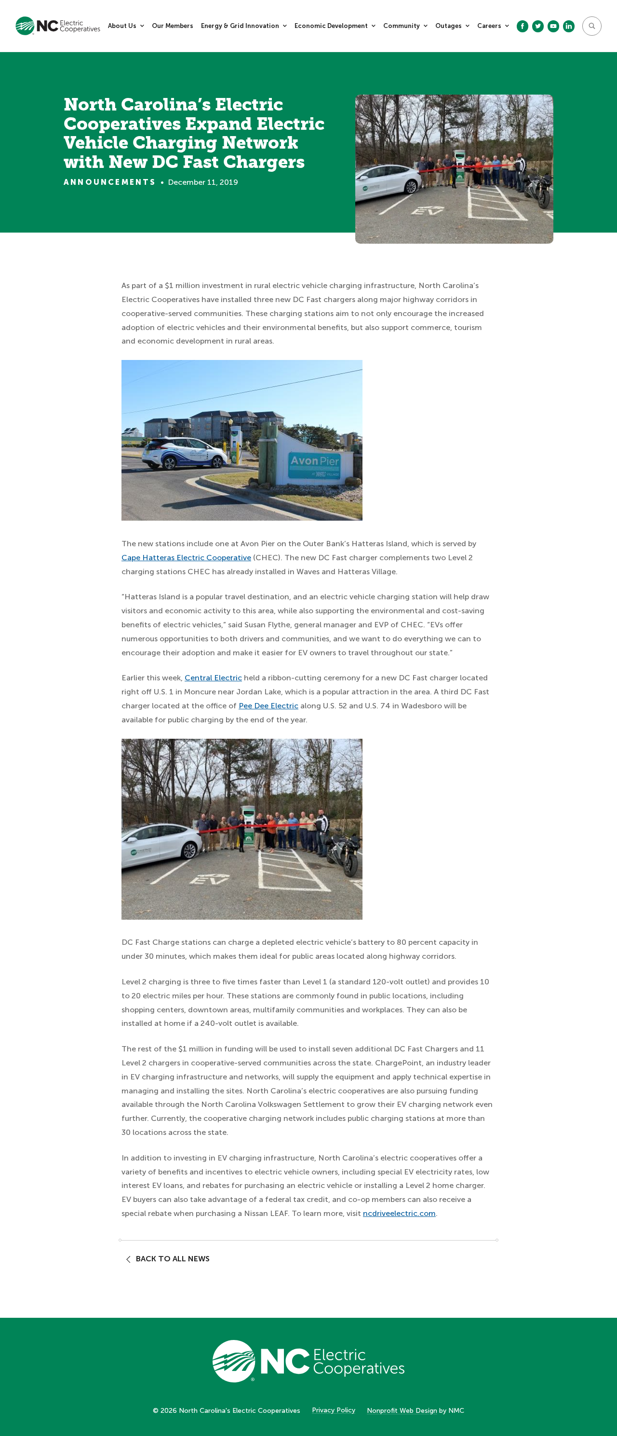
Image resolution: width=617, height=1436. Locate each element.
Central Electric (213, 677)
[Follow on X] (538, 26)
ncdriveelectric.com (399, 1213)
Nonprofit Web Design (402, 1411)
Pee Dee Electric (268, 705)
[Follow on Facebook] (522, 26)
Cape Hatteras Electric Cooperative (186, 557)
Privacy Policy (333, 1410)
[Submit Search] (592, 26)
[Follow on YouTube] (553, 26)
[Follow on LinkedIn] (569, 26)
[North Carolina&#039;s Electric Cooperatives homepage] (57, 26)
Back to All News (173, 1258)
